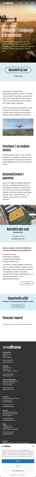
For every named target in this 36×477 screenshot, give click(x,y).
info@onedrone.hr (8, 376)
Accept (18, 461)
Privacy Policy (21, 474)
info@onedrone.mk (8, 389)
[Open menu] (32, 3)
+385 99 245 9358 (8, 374)
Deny (18, 466)
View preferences (18, 471)
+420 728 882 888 (8, 432)
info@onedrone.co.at (9, 420)
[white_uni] (10, 2)
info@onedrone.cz (8, 434)
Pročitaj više (18, 76)
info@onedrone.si (8, 362)
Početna (5, 26)
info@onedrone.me (8, 406)
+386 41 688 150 (8, 360)
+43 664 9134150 (8, 418)
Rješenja (13, 26)
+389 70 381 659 (8, 388)
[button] (33, 446)
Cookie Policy (13, 474)
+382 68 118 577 (8, 405)
